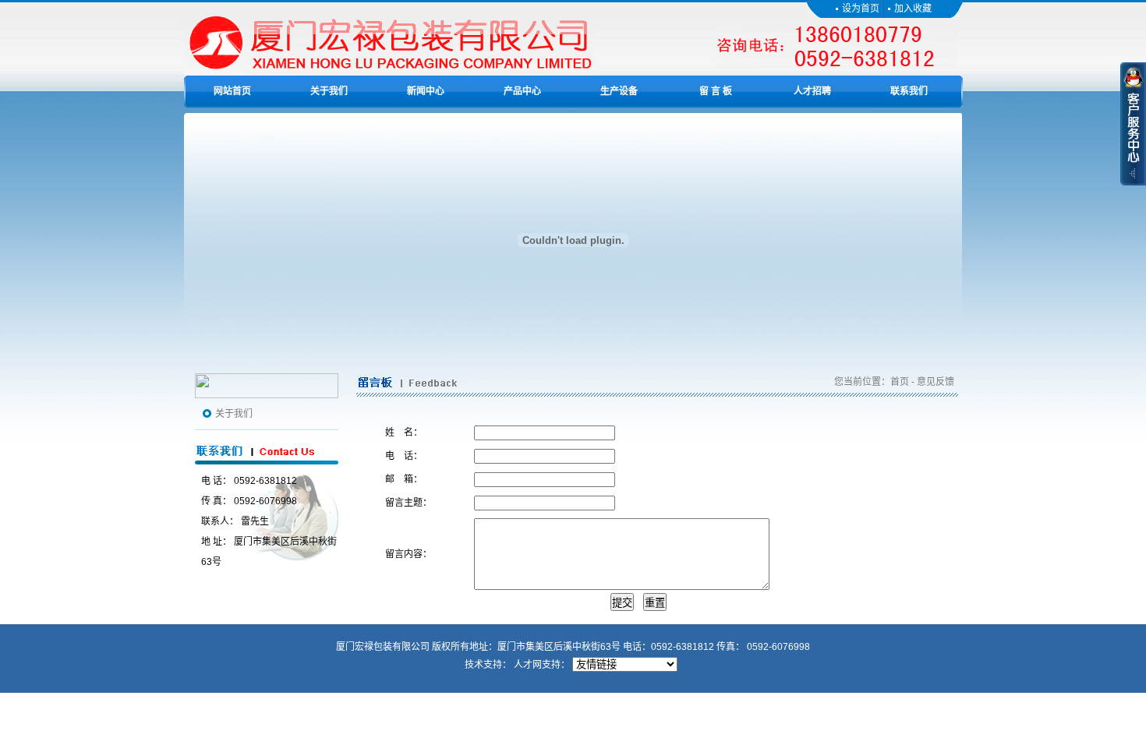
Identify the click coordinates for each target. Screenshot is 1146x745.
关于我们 (329, 91)
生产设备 (619, 91)
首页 (899, 381)
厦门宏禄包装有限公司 (383, 646)
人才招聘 (812, 91)
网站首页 (232, 91)
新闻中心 (425, 91)
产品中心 (522, 91)
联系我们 (909, 91)
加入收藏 (913, 8)
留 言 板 (715, 91)
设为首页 (862, 8)
